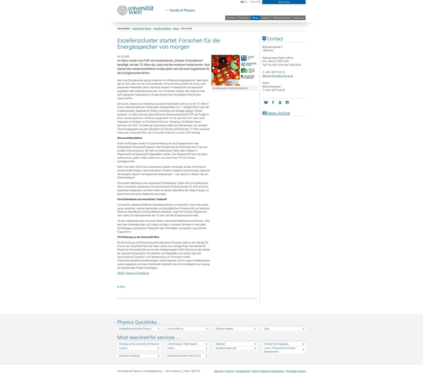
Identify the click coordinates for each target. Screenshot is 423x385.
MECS (189, 110)
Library (171, 348)
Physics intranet (224, 328)
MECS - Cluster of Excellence (133, 273)
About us (299, 17)
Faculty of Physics (182, 10)
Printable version (296, 371)
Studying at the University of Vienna (138, 344)
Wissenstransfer (282, 17)
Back (122, 286)
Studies (231, 17)
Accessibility (243, 371)
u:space (123, 348)
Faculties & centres (129, 355)
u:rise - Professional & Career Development (279, 350)
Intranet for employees (276, 344)
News (255, 17)
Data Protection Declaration (268, 371)
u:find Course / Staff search (182, 344)
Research (243, 17)
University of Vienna (141, 28)
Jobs (266, 328)
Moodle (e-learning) (226, 348)
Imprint (230, 371)
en (245, 1)
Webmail (220, 344)
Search (254, 1)
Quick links (284, 1)
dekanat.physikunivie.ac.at (277, 75)
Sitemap (219, 371)
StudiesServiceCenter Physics (135, 328)
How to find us (175, 328)
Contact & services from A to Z (184, 355)
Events (265, 17)
